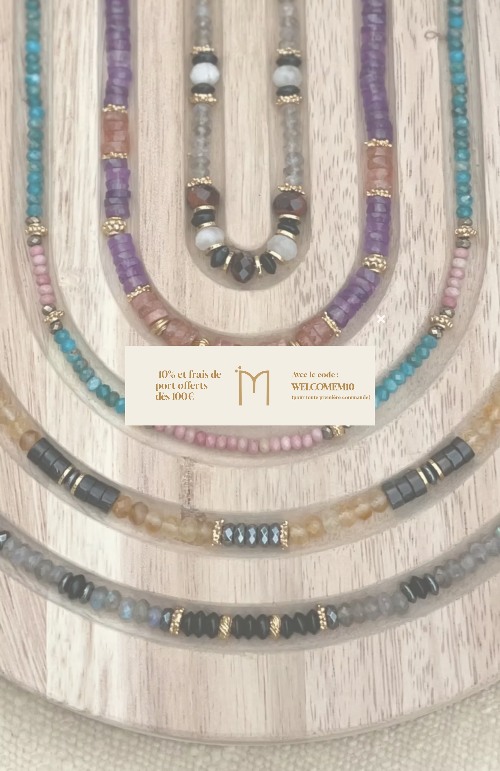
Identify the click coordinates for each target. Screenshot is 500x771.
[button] (381, 319)
